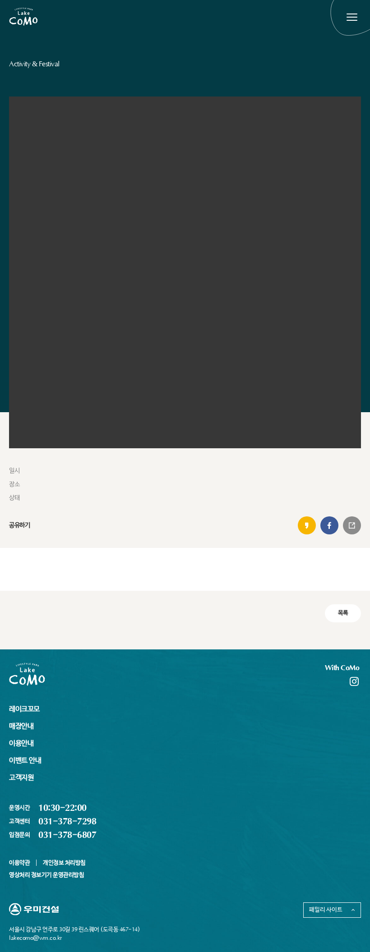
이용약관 (19, 863)
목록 (343, 613)
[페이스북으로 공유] (329, 525)
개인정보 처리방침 (64, 863)
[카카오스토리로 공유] (307, 525)
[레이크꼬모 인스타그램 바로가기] (354, 680)
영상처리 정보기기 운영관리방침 (46, 875)
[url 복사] (352, 525)
